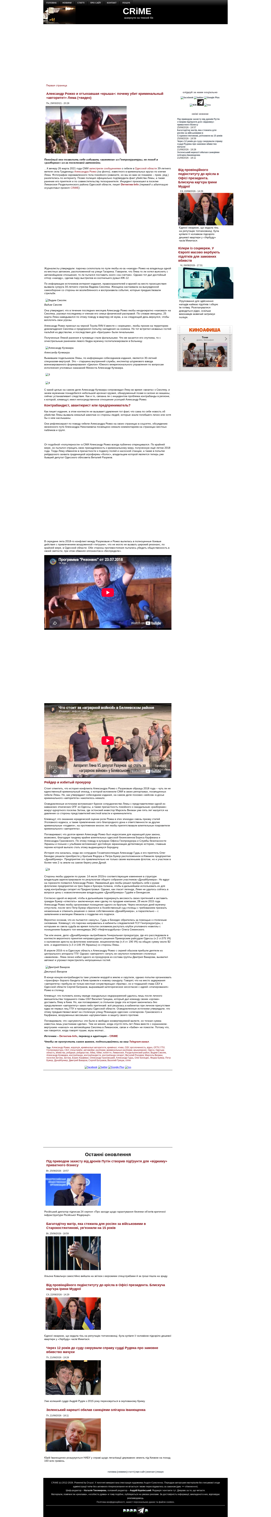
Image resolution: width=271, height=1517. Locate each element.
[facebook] (91, 1067)
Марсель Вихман (154, 1055)
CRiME (137, 11)
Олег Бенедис (142, 1058)
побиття (107, 1052)
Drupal (90, 1482)
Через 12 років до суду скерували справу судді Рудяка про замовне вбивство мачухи (200, 144)
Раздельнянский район (137, 1052)
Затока (67, 1058)
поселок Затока (54, 1058)
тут (174, 1490)
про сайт (95, 3)
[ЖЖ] (193, 105)
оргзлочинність (138, 1047)
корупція (75, 1047)
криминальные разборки (119, 1050)
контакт (112, 3)
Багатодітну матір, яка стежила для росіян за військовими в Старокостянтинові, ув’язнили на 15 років (96, 1226)
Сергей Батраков (97, 1060)
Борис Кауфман (80, 1058)
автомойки (89, 1050)
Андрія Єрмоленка (153, 1482)
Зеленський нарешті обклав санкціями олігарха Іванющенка (95, 1410)
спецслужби (76, 1050)
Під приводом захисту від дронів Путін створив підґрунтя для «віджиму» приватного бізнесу (198, 122)
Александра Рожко (85, 171)
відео (149, 1047)
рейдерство (83, 1052)
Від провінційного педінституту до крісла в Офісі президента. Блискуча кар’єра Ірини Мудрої (198, 178)
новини (67, 3)
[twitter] (102, 1067)
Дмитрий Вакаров (78, 1060)
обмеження (191, 1486)
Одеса (151, 1050)
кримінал (112, 1047)
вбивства (60, 1052)
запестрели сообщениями (105, 168)
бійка (92, 1052)
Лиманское (118, 1052)
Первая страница (56, 85)
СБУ (67, 1050)
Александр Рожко (61, 1047)
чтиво (121, 1047)
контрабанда (76, 1055)
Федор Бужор (157, 1058)
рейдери (70, 1052)
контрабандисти (92, 1055)
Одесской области (146, 168)
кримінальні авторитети (93, 1047)
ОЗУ (127, 1047)
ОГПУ (156, 1047)
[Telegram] (200, 105)
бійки (99, 1052)
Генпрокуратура (54, 1050)
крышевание (140, 1050)
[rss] (128, 1067)
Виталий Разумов (134, 1055)
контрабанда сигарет (113, 1055)
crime (128, 1060)
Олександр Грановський (102, 1058)
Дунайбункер (61, 1060)
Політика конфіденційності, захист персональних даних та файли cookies (135, 1502)
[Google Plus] (116, 1067)
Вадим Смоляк (158, 1052)
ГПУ (162, 1047)
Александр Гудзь (124, 1058)
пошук (126, 3)
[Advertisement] (135, 52)
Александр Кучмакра (57, 1055)
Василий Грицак (115, 1060)
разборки (100, 1050)
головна (51, 3)
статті (80, 3)
